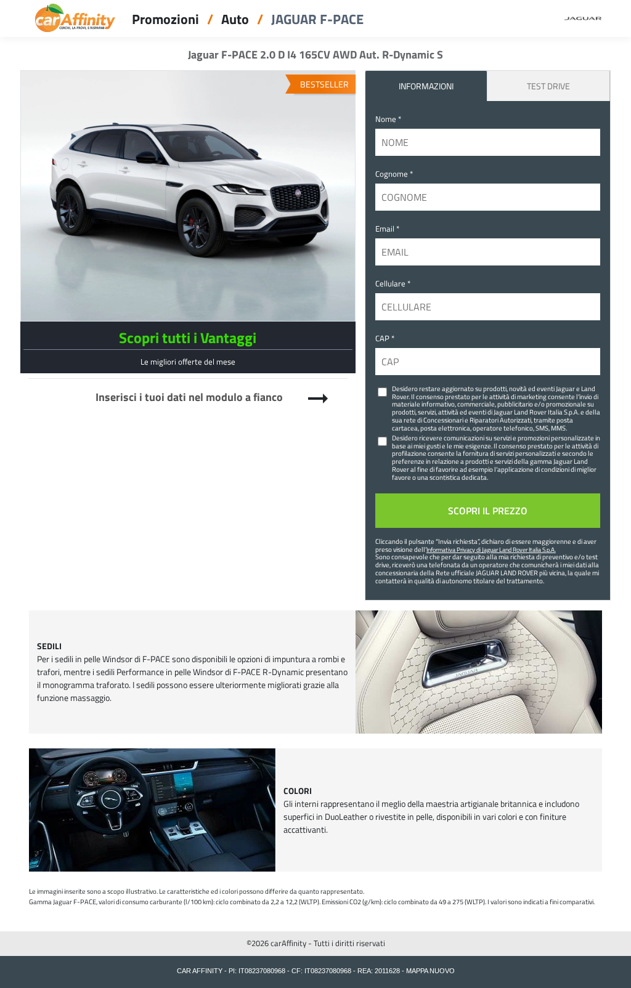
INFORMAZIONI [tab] (426, 86)
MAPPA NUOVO (430, 970)
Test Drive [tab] (548, 86)
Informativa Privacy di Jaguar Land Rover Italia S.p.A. (491, 549)
